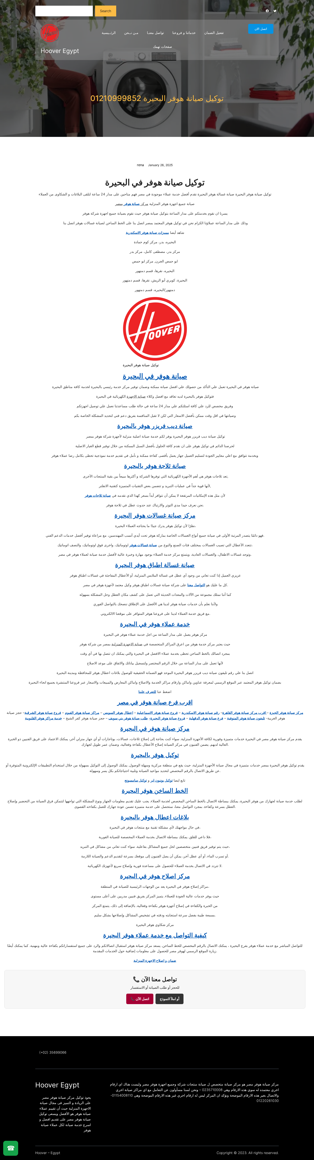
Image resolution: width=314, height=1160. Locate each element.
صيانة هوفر (132, 204)
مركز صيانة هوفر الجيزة (286, 712)
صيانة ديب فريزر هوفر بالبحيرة (154, 425)
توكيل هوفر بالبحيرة (155, 755)
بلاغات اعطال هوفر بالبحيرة (155, 817)
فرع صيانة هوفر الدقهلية (206, 718)
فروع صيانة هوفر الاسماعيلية (157, 712)
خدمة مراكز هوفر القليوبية (43, 718)
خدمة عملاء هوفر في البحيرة (155, 624)
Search (105, 11)
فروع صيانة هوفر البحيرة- (167, 718)
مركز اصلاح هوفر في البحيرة (155, 876)
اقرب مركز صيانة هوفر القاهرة (244, 712)
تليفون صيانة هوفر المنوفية (246, 718)
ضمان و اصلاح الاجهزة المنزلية (155, 960)
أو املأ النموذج (169, 999)
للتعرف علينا (147, 692)
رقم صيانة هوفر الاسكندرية (201, 712)
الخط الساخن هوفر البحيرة (155, 790)
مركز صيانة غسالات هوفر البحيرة (154, 515)
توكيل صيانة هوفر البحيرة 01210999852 (157, 98)
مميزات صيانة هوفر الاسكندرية (147, 232)
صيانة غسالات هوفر (143, 545)
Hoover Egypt (60, 50)
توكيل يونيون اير (162, 780)
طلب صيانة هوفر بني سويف (128, 718)
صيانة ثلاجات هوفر (98, 495)
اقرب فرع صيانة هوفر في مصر (155, 702)
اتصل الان (261, 29)
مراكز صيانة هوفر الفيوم (82, 712)
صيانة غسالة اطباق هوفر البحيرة (155, 564)
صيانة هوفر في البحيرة (155, 376)
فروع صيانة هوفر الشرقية (43, 712)
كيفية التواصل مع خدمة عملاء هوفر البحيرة (155, 935)
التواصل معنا (196, 585)
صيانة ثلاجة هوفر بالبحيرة (155, 465)
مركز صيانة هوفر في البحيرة (154, 728)
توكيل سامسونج (136, 780)
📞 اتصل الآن (140, 999)
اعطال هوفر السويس (118, 712)
